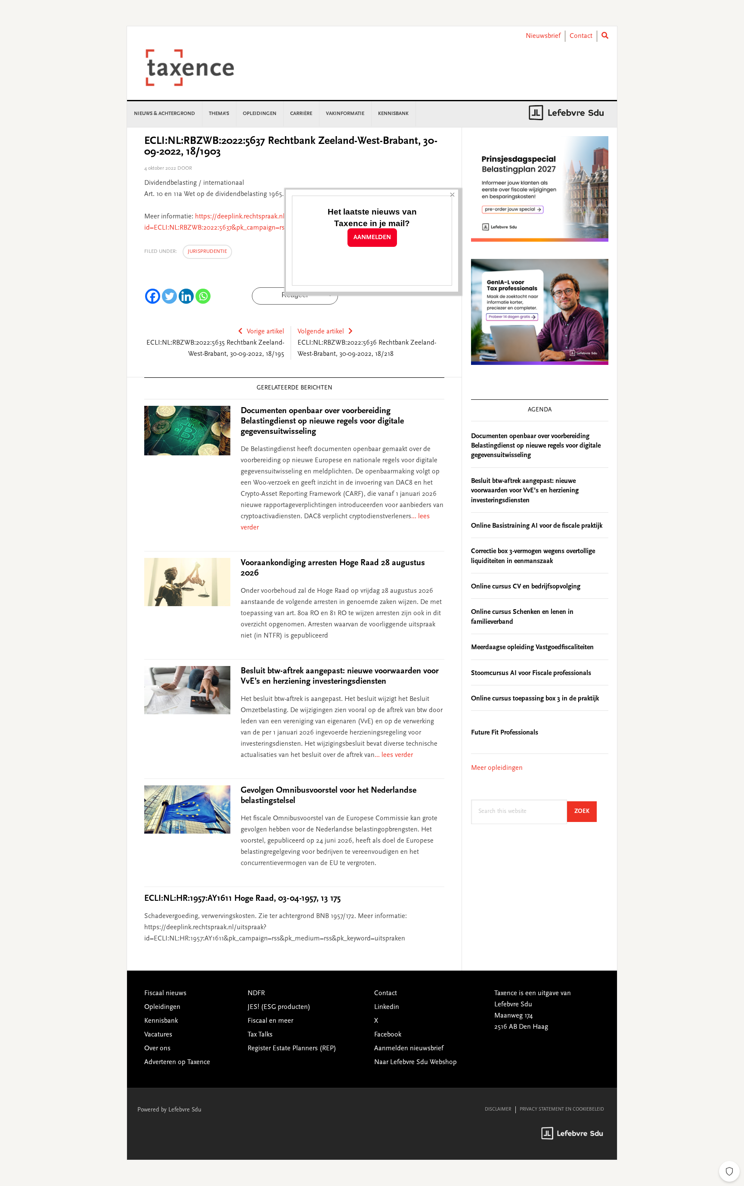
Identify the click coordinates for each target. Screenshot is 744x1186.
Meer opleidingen (497, 768)
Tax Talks (260, 1034)
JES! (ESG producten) (279, 1007)
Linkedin (386, 1007)
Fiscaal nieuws (165, 993)
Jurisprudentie (207, 251)
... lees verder (394, 755)
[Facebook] (152, 296)
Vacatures (158, 1034)
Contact (581, 36)
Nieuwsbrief (543, 36)
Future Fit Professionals (504, 732)
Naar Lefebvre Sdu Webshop (415, 1062)
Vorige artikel (265, 331)
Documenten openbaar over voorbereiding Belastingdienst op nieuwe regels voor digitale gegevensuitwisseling (322, 421)
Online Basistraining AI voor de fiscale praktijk (536, 526)
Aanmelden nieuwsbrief (408, 1048)
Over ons (157, 1048)
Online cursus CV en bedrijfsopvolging (525, 586)
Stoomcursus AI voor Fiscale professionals (531, 673)
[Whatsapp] (203, 296)
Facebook (387, 1034)
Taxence (200, 67)
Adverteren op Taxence (177, 1062)
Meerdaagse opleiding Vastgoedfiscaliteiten (532, 647)
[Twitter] (169, 296)
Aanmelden (372, 237)
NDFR (256, 993)
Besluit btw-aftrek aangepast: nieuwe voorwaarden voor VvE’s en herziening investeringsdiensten (525, 491)
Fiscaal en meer (270, 1021)
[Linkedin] (186, 296)
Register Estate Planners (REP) (292, 1048)
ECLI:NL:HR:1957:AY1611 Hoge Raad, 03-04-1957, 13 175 (242, 898)
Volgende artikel (321, 331)
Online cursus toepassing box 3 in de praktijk (535, 698)
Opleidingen (162, 1007)
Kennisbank (161, 1021)
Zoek (585, 811)
